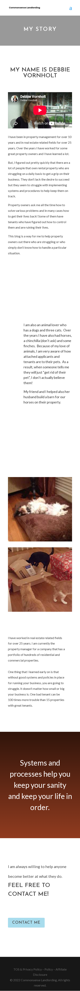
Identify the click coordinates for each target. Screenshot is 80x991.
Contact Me (26, 923)
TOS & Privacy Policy (27, 969)
